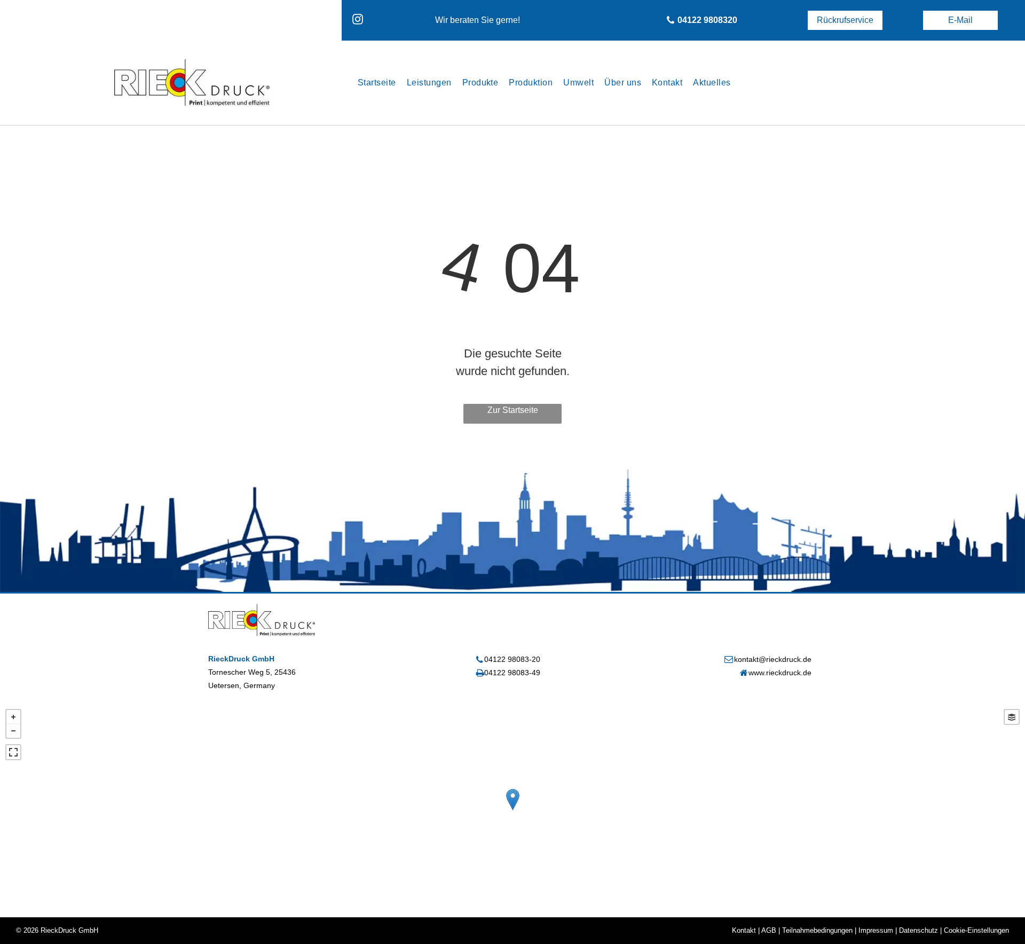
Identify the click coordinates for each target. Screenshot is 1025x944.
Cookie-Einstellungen (976, 930)
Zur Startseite (512, 410)
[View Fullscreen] (13, 752)
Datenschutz (918, 930)
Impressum (875, 930)
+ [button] (13, 717)
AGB (768, 930)
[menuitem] (376, 82)
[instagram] (358, 20)
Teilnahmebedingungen (817, 930)
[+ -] (512, 810)
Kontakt (744, 930)
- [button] (13, 731)
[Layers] (1012, 717)
